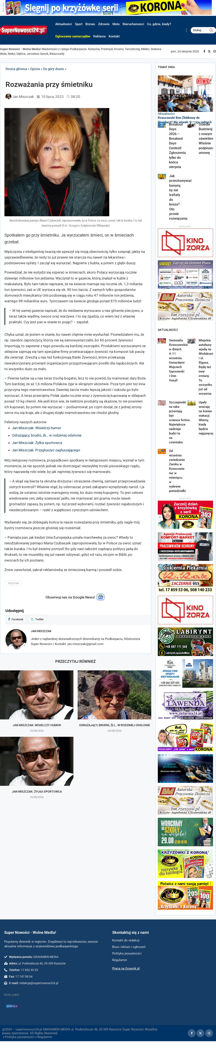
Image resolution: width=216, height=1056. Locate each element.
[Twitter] (209, 51)
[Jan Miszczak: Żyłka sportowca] (36, 761)
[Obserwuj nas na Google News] (100, 599)
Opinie (35, 69)
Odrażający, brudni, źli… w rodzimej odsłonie (46, 435)
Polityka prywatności (19, 1037)
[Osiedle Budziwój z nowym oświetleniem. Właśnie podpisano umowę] (192, 125)
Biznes (90, 24)
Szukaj (211, 30)
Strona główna (16, 69)
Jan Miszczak (41, 631)
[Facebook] (204, 51)
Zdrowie (103, 24)
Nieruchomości (133, 24)
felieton (13, 583)
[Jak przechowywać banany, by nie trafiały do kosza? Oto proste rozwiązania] (162, 176)
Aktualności (63, 24)
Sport (78, 24)
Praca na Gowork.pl (126, 968)
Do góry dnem (53, 69)
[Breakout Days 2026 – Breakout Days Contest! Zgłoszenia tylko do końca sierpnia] (162, 125)
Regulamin (44, 1037)
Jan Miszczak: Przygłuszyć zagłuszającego (46, 450)
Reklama (99, 36)
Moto (116, 24)
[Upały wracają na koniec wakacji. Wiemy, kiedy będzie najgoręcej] (192, 403)
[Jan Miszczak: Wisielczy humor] (36, 694)
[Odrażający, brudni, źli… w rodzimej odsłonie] (114, 694)
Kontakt (114, 36)
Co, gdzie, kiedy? (159, 24)
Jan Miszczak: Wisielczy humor (36, 428)
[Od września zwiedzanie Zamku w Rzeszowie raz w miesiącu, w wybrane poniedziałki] (162, 451)
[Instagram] (214, 51)
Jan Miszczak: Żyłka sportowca (37, 443)
